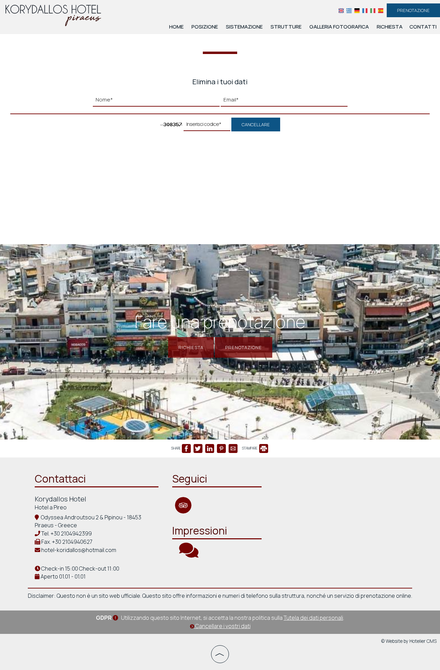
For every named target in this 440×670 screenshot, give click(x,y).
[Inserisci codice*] (207, 126)
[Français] (364, 10)
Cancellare (256, 124)
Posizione (204, 26)
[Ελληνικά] (349, 10)
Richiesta (390, 26)
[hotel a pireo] (53, 15)
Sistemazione (244, 26)
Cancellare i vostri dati (222, 626)
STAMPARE (250, 448)
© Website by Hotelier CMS (409, 641)
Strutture (286, 26)
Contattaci (60, 479)
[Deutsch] (357, 10)
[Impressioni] (188, 554)
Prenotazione (413, 10)
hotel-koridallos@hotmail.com (78, 550)
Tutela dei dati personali (313, 618)
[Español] (380, 10)
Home (176, 26)
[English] (341, 10)
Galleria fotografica (339, 26)
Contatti (423, 26)
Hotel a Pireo (51, 507)
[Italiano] (372, 10)
